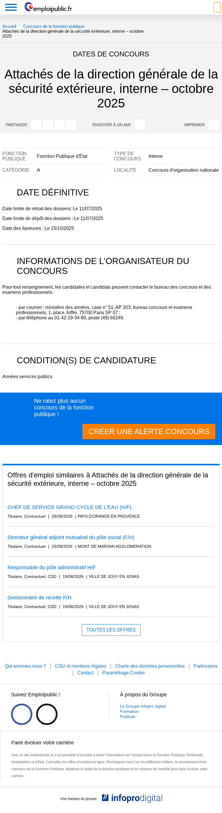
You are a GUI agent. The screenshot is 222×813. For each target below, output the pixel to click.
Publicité (127, 716)
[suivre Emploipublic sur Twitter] (47, 714)
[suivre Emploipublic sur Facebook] (21, 714)
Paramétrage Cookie (123, 672)
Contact (85, 672)
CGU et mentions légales (80, 666)
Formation (129, 711)
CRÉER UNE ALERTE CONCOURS (148, 431)
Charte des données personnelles (150, 666)
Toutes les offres (111, 629)
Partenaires (205, 666)
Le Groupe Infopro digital (143, 706)
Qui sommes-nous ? (25, 666)
